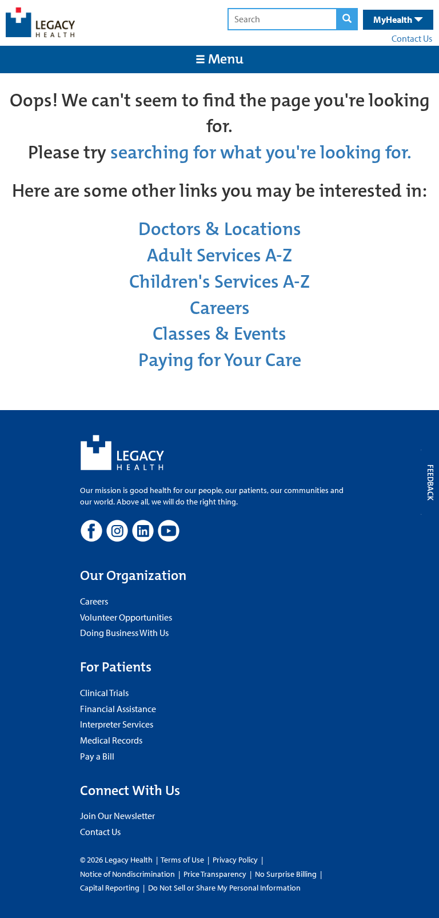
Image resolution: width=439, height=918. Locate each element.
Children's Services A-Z (219, 281)
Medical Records (111, 740)
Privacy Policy (235, 860)
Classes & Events (219, 333)
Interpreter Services (116, 724)
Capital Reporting (109, 888)
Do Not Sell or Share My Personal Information (224, 888)
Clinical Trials (104, 692)
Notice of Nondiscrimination (127, 874)
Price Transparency (214, 874)
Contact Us (412, 38)
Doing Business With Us (124, 632)
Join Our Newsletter (117, 815)
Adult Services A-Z (219, 255)
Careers (220, 308)
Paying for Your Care (219, 360)
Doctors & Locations (219, 229)
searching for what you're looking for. (261, 152)
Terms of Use (183, 860)
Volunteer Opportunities (126, 617)
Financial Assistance (118, 708)
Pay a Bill (97, 756)
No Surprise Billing (286, 874)
